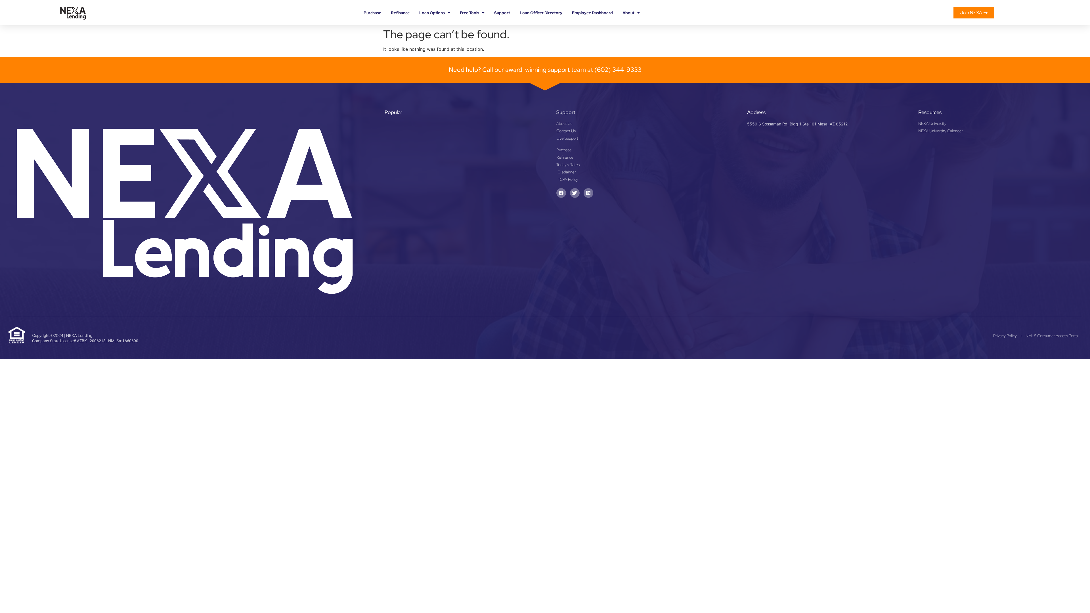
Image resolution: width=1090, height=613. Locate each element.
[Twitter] (575, 193)
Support (502, 12)
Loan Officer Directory (541, 12)
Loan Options (432, 12)
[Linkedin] (588, 193)
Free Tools (469, 12)
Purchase (372, 12)
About (628, 12)
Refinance (400, 12)
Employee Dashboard (592, 12)
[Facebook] (561, 193)
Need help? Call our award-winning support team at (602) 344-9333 (545, 70)
